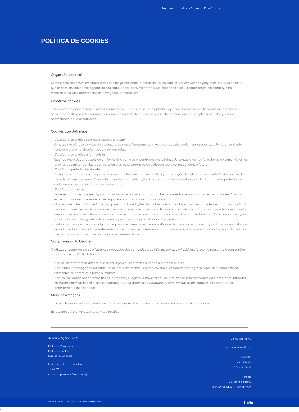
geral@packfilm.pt (241, 347)
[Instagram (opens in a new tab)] (244, 8)
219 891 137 (53, 369)
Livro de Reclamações (60, 356)
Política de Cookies (58, 351)
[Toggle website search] (229, 8)
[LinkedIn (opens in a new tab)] (251, 8)
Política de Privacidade (60, 346)
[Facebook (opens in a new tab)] (237, 8)
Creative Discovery (91, 401)
